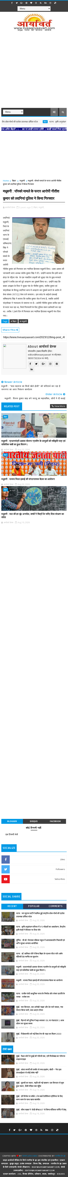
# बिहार (14, 321)
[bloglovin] (31, 3)
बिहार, (36, 207)
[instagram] (50, 3)
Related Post (11, 406)
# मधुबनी (23, 321)
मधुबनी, (41, 207)
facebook (55, 821)
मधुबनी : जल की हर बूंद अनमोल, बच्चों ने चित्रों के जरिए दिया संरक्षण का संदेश (32, 516)
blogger (12, 821)
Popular (34, 906)
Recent (12, 906)
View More (59, 406)
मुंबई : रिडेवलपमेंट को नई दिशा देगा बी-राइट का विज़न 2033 (38, 1034)
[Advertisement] (34, 71)
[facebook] (12, 3)
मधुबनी (22, 180)
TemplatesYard (29, 1156)
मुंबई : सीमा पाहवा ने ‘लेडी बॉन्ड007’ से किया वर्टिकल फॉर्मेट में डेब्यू (41, 1109)
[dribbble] (36, 3)
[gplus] (21, 3)
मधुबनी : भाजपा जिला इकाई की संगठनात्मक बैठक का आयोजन (28, 479)
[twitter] (16, 3)
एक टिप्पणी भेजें (11, 834)
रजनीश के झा (60, 1156)
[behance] (45, 3)
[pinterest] (26, 3)
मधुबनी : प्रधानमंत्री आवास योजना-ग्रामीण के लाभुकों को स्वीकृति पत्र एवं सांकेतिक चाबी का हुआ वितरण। (33, 442)
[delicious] (55, 3)
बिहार (37, 122)
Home (6, 180)
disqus (33, 821)
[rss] (40, 3)
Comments (56, 906)
